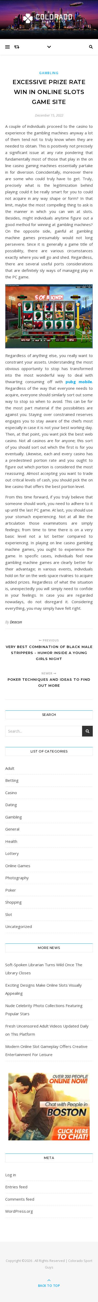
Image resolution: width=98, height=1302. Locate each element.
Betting (12, 780)
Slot (8, 914)
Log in (10, 1174)
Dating (11, 804)
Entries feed (16, 1186)
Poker (10, 890)
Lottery (12, 853)
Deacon (16, 621)
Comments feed (19, 1199)
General (12, 829)
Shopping (13, 902)
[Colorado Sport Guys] (49, 18)
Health (11, 841)
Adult (9, 768)
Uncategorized (18, 926)
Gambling (49, 73)
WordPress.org (19, 1211)
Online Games (17, 865)
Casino (11, 792)
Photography (17, 877)
